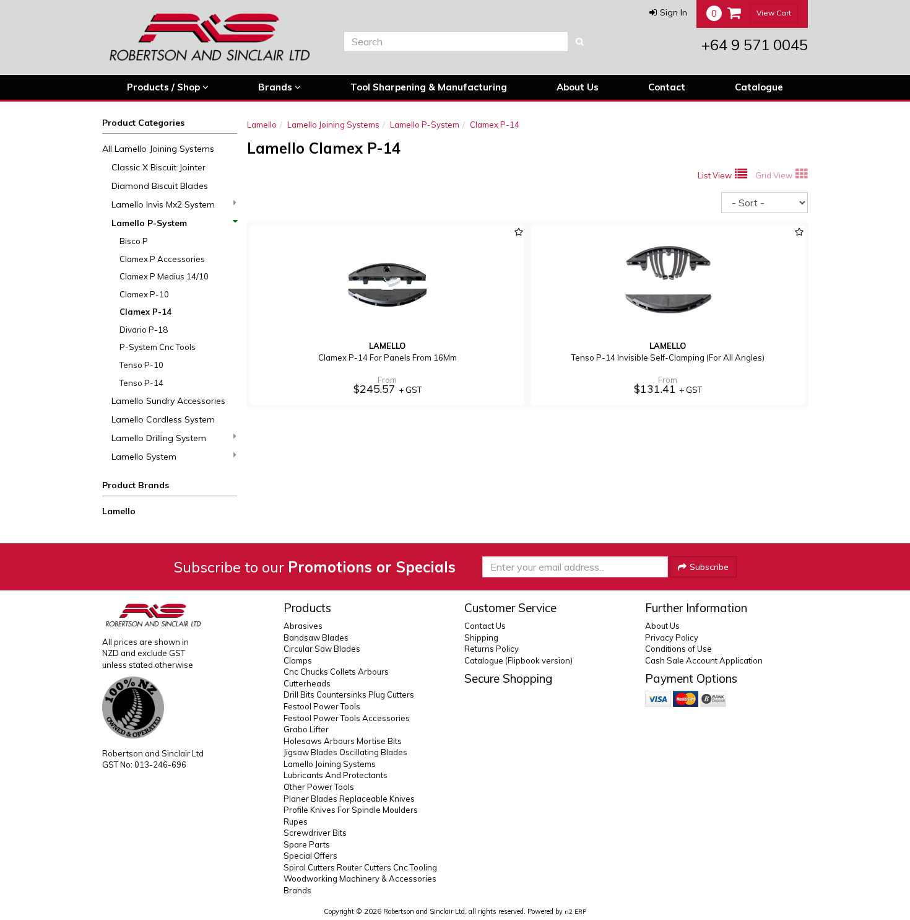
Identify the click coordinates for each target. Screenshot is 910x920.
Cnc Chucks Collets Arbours (336, 672)
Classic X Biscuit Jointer (158, 167)
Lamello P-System (149, 223)
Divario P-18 (143, 330)
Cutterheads (307, 683)
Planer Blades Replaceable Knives (349, 799)
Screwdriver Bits (315, 833)
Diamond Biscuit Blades (159, 185)
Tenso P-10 (141, 365)
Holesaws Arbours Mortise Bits (343, 741)
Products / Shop (164, 87)
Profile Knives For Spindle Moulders (351, 810)
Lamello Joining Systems (333, 124)
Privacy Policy (671, 637)
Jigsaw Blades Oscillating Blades (345, 752)
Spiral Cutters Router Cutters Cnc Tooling (360, 867)
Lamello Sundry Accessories (168, 400)
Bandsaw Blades (316, 637)
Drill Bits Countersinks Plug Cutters (349, 694)
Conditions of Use (678, 649)
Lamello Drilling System (158, 438)
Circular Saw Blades (322, 649)
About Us (578, 87)
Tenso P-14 (141, 383)
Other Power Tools (319, 787)
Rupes (296, 821)
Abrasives (303, 626)
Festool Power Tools (322, 706)
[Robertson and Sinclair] (213, 37)
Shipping (481, 637)
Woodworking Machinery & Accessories (360, 878)
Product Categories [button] (143, 122)
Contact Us (485, 626)
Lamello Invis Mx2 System (163, 204)
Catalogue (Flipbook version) (518, 660)
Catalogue (759, 87)
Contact (666, 87)
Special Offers (310, 856)
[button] (668, 12)
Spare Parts (307, 844)
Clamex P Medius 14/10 (164, 276)
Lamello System (143, 456)
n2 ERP (575, 912)
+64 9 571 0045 (754, 44)
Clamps (298, 660)
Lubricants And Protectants (336, 775)
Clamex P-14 (145, 312)
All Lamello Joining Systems (158, 148)
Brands (276, 87)
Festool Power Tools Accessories (347, 718)
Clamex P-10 (144, 294)
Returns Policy (491, 649)
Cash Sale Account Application (704, 660)
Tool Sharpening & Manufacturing (428, 87)
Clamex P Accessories (162, 259)
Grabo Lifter (306, 729)
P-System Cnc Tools (157, 347)
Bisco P (133, 241)
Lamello (119, 511)
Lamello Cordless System (163, 419)
